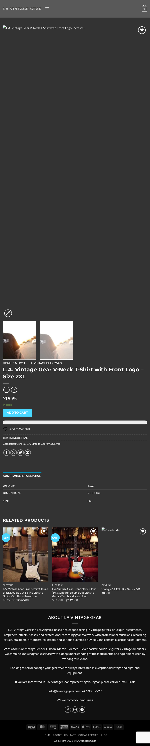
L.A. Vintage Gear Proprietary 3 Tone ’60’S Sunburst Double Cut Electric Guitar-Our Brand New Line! (74, 592)
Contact (70, 735)
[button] (47, 8)
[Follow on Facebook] (68, 709)
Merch (20, 363)
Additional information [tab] (22, 475)
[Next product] (6, 390)
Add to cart (17, 412)
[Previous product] (14, 390)
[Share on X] (13, 452)
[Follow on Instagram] (75, 709)
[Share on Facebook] (6, 452)
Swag (57, 443)
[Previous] (10, 171)
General (20, 443)
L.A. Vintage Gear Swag (45, 363)
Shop (104, 735)
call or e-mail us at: (122, 682)
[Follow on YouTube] (82, 709)
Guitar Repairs (88, 735)
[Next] (139, 171)
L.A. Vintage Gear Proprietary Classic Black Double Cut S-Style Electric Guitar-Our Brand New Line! (25, 592)
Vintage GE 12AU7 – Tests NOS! (121, 589)
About (57, 735)
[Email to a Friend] (27, 452)
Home (7, 363)
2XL (90, 500)
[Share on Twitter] (20, 452)
